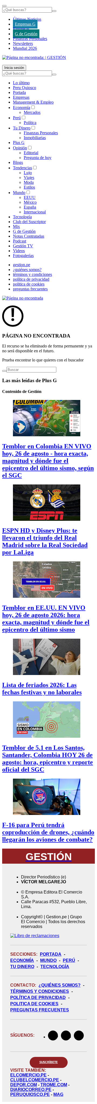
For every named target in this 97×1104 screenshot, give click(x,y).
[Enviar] (54, 11)
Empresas (21, 29)
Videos (19, 250)
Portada (19, 92)
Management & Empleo (33, 102)
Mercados (32, 112)
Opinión (20, 148)
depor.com (23, 1084)
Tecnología (22, 217)
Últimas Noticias (27, 19)
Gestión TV (23, 246)
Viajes (29, 177)
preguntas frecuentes (30, 289)
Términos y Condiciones (39, 991)
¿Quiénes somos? (60, 985)
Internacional (35, 212)
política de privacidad (31, 279)
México (30, 202)
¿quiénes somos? (27, 269)
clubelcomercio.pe (34, 1080)
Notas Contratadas (28, 236)
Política (30, 122)
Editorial (31, 152)
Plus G (19, 142)
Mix (16, 226)
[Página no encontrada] (22, 298)
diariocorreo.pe (30, 1089)
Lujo (28, 172)
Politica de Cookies (34, 1003)
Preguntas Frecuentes (39, 1010)
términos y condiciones (32, 274)
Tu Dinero (21, 128)
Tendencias (22, 168)
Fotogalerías (23, 255)
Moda (29, 182)
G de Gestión (26, 33)
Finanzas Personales (30, 38)
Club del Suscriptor (29, 221)
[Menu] (4, 6)
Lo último (21, 82)
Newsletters (23, 43)
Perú (17, 117)
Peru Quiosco (24, 87)
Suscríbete (48, 1062)
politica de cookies (28, 284)
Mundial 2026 (25, 48)
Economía (21, 107)
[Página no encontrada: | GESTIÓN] (34, 57)
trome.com (53, 1084)
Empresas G (25, 24)
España (30, 207)
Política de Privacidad (38, 997)
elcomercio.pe (28, 1075)
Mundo (19, 192)
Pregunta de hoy (37, 157)
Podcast (19, 241)
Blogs (18, 162)
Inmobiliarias (35, 137)
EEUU (30, 197)
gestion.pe (21, 264)
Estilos (29, 187)
